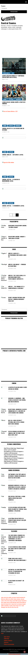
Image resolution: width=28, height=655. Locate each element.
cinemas (18, 599)
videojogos (3, 607)
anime (2, 597)
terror (20, 605)
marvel (8, 602)
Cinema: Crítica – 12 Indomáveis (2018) (13, 206)
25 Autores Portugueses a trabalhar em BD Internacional (13, 452)
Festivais (11, 99)
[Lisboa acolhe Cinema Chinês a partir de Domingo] (14, 92)
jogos (20, 600)
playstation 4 (8, 604)
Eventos (11, 125)
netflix (11, 602)
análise (9, 597)
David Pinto (6, 448)
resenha (10, 605)
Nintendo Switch (16, 602)
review (14, 605)
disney (11, 600)
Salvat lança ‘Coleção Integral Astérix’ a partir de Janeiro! (14, 449)
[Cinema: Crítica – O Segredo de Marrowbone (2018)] (14, 170)
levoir (2, 602)
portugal (19, 604)
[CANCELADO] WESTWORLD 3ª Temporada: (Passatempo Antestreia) (13, 76)
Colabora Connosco (8, 640)
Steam (17, 605)
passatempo (22, 602)
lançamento (24, 600)
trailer (22, 605)
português (23, 604)
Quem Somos (7, 637)
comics (2, 600)
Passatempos (6, 73)
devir (8, 600)
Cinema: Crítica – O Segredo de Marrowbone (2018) (11, 180)
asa (12, 597)
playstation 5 (14, 604)
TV (12, 73)
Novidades (18, 99)
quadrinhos (6, 605)
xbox (7, 607)
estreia (13, 600)
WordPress (16, 651)
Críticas (11, 152)
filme (17, 600)
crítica (5, 600)
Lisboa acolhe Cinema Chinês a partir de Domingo (13, 103)
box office (11, 599)
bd (24, 597)
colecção (22, 599)
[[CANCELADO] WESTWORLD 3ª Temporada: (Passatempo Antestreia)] (14, 66)
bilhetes (7, 599)
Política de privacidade (9, 644)
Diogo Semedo (7, 455)
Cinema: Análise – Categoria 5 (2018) (12, 155)
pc (25, 602)
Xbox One (10, 607)
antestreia (6, 597)
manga (5, 602)
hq (18, 600)
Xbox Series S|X (15, 607)
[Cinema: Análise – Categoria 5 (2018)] (14, 145)
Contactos (6, 642)
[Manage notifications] (24, 652)
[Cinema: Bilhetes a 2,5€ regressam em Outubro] (14, 119)
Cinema (4, 99)
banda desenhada (20, 597)
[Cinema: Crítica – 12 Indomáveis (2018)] (14, 196)
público (2, 605)
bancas (14, 597)
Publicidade (6, 638)
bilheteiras (3, 599)
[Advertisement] (14, 43)
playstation (3, 604)
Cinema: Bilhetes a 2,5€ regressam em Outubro (13, 129)
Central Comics (8, 23)
